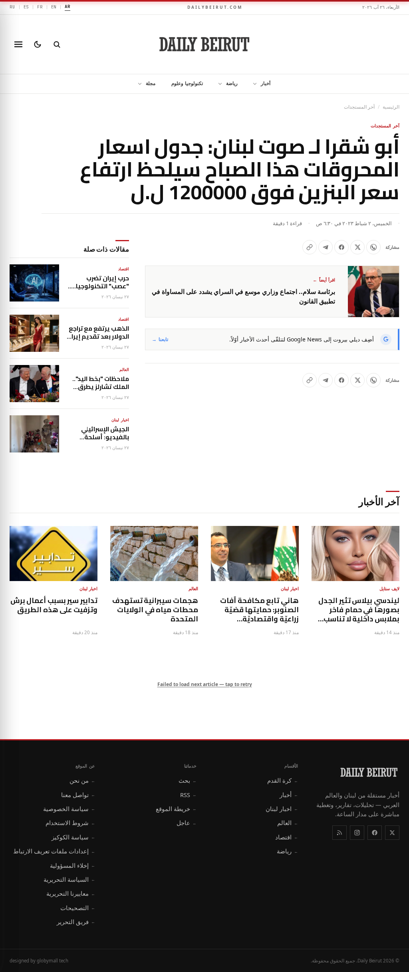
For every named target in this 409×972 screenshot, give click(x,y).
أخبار (265, 83)
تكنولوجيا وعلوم (187, 83)
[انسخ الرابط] (309, 247)
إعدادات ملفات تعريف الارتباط (54, 851)
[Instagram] (357, 832)
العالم (287, 823)
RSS (188, 795)
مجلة (150, 83)
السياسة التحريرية (69, 879)
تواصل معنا (78, 795)
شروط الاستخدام (70, 823)
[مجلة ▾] (137, 83)
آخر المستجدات (359, 106)
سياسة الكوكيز (73, 837)
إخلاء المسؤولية (72, 865)
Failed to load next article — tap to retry (204, 684)
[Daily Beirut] (204, 44)
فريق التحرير (76, 922)
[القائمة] (18, 44)
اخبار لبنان (282, 809)
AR (67, 6)
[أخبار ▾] (252, 83)
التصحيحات (77, 908)
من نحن (82, 780)
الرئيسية (391, 106)
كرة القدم (282, 780)
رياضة (232, 83)
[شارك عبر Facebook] (341, 247)
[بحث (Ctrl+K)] (57, 44)
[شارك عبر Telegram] (325, 247)
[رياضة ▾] (217, 83)
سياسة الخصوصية (69, 809)
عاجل (187, 823)
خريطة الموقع (176, 809)
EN (54, 7)
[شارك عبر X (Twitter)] (357, 247)
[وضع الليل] (37, 44)
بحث (188, 780)
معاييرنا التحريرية (70, 893)
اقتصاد (286, 837)
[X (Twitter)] (392, 832)
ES (26, 7)
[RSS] (339, 832)
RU (12, 7)
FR (40, 7)
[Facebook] (374, 832)
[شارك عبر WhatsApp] (373, 247)
